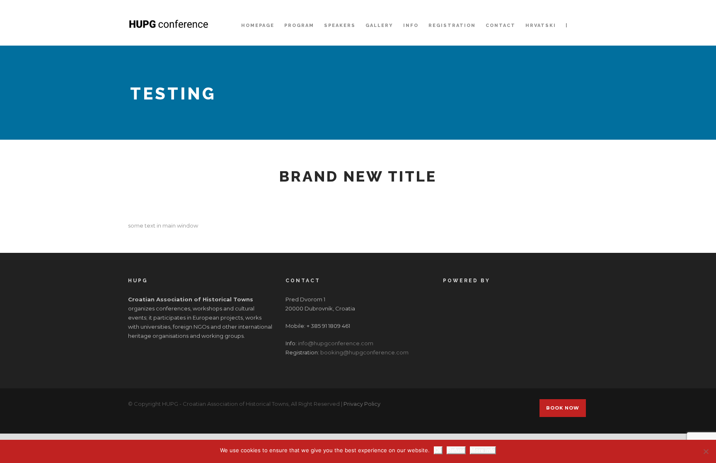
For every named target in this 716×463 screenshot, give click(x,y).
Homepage (257, 25)
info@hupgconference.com (335, 343)
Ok (438, 450)
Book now (562, 408)
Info (410, 25)
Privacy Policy (361, 403)
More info (483, 450)
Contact (500, 25)
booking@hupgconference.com (364, 352)
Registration (452, 25)
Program (299, 25)
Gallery (379, 25)
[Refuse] (705, 451)
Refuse (456, 450)
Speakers (340, 25)
